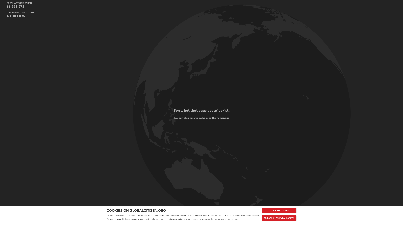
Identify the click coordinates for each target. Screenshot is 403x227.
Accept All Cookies (279, 210)
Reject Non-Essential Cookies (279, 218)
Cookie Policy (279, 224)
